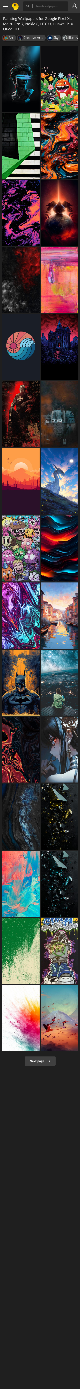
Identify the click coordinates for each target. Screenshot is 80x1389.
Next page (37, 1061)
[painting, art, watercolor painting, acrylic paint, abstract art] (59, 280)
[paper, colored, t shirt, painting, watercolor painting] (21, 1018)
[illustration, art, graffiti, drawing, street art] (59, 951)
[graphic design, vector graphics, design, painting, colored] (21, 951)
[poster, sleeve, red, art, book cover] (21, 414)
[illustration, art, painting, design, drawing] (21, 481)
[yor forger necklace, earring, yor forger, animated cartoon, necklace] (59, 750)
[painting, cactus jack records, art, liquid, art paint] (21, 213)
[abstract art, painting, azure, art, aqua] (21, 615)
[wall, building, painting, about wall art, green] (21, 146)
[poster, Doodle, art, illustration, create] (21, 548)
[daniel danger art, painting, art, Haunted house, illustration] (59, 347)
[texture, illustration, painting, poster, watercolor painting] (59, 548)
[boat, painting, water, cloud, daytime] (59, 615)
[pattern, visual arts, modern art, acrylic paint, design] (21, 750)
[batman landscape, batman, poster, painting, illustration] (21, 683)
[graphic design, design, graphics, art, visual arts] (59, 816)
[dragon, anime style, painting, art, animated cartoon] (59, 481)
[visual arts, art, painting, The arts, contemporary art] (59, 146)
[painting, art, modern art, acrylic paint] (21, 884)
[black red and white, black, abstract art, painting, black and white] (21, 280)
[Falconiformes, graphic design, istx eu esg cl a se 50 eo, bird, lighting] (59, 213)
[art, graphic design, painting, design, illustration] (21, 347)
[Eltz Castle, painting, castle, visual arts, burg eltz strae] (59, 414)
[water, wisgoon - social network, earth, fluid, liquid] (21, 816)
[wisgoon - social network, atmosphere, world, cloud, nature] (59, 683)
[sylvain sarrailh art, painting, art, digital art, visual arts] (59, 1018)
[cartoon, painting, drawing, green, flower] (59, 79)
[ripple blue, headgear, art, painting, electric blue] (21, 79)
